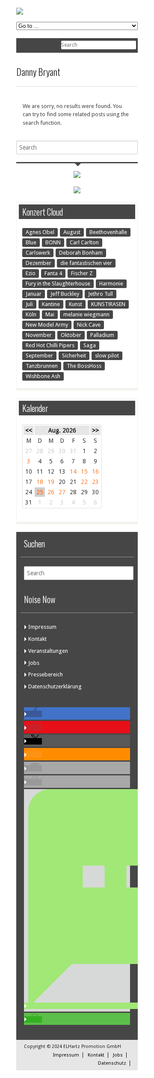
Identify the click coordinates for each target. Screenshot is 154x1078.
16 (95, 471)
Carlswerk (38, 252)
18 (39, 481)
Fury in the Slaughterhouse (58, 283)
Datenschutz (112, 1063)
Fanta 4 (53, 273)
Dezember (38, 263)
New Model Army (47, 324)
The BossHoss (84, 366)
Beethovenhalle (108, 232)
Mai (49, 314)
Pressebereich (45, 674)
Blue (31, 242)
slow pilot (107, 355)
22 (84, 481)
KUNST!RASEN (108, 304)
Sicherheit (74, 355)
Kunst (75, 304)
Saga (89, 345)
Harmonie (111, 283)
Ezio (31, 273)
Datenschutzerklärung (55, 686)
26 (50, 492)
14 (73, 471)
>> (95, 430)
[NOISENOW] (19, 12)
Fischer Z (82, 273)
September (39, 355)
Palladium (102, 335)
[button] (33, 714)
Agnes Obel (40, 232)
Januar (33, 294)
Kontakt (37, 639)
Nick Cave (89, 324)
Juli (29, 304)
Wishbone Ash (43, 376)
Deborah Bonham (81, 252)
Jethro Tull (100, 294)
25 (39, 492)
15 (84, 471)
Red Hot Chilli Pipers (50, 345)
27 (62, 492)
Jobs (33, 663)
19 (50, 481)
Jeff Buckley (64, 294)
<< (28, 430)
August (71, 232)
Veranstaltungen (48, 651)
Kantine (51, 304)
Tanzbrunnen (42, 366)
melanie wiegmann (86, 314)
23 (95, 481)
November (39, 335)
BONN (53, 242)
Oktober (71, 335)
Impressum (42, 627)
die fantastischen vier (86, 263)
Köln (31, 314)
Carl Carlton (84, 242)
